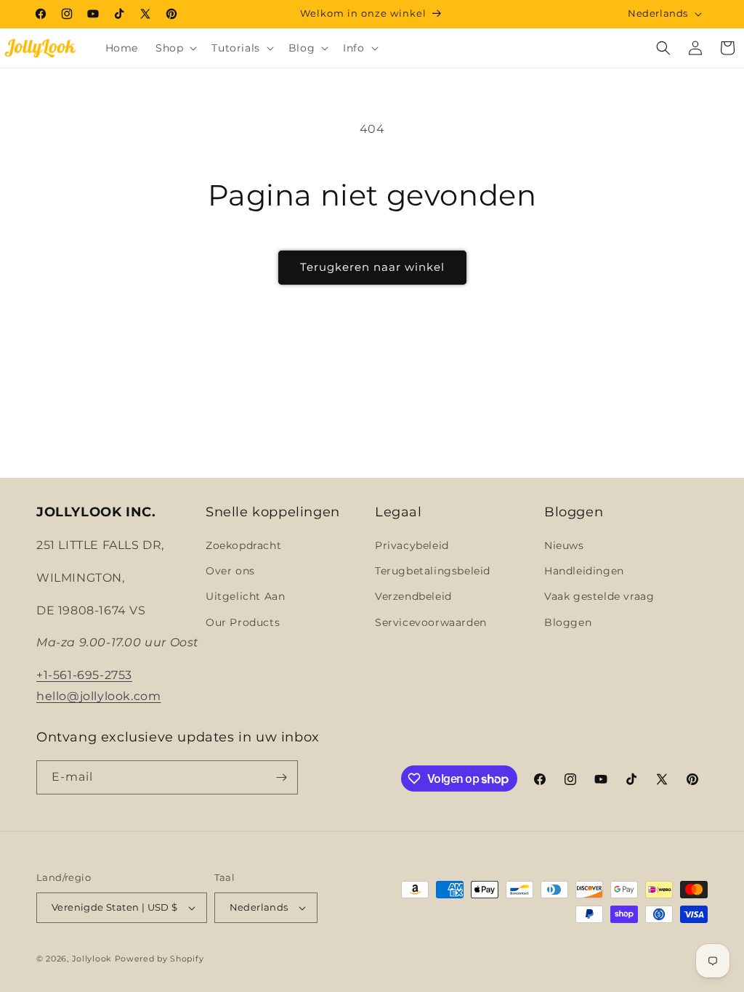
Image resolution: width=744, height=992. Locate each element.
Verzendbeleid (413, 596)
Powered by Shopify (159, 959)
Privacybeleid (412, 545)
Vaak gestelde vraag (599, 596)
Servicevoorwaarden (431, 622)
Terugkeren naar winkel (372, 267)
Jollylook (92, 959)
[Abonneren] (281, 777)
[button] (175, 48)
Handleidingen (584, 570)
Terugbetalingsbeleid (432, 570)
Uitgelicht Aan (245, 596)
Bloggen (567, 622)
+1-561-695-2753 (84, 675)
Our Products (243, 622)
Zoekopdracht (243, 545)
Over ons (230, 570)
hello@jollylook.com (98, 696)
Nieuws (564, 545)
